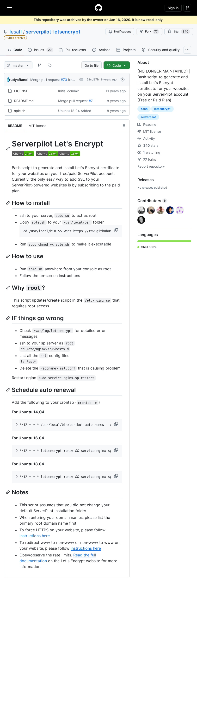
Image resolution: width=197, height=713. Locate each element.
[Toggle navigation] (9, 7)
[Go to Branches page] (39, 65)
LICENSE (21, 91)
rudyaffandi (18, 80)
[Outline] (123, 125)
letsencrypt (162, 109)
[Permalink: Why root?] (8, 287)
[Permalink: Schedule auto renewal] (8, 389)
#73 (64, 80)
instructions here (34, 535)
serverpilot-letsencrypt (53, 32)
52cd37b (93, 79)
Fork (151, 31)
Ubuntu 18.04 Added (74, 111)
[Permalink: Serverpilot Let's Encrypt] (8, 148)
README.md (24, 101)
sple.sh (19, 111)
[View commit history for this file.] (122, 79)
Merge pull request (45, 80)
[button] (116, 230)
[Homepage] (98, 8)
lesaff (16, 32)
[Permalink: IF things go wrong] (8, 318)
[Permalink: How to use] (8, 256)
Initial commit (68, 91)
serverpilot (148, 117)
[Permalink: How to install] (8, 202)
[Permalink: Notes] (8, 492)
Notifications (122, 31)
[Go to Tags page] (49, 65)
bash (144, 109)
